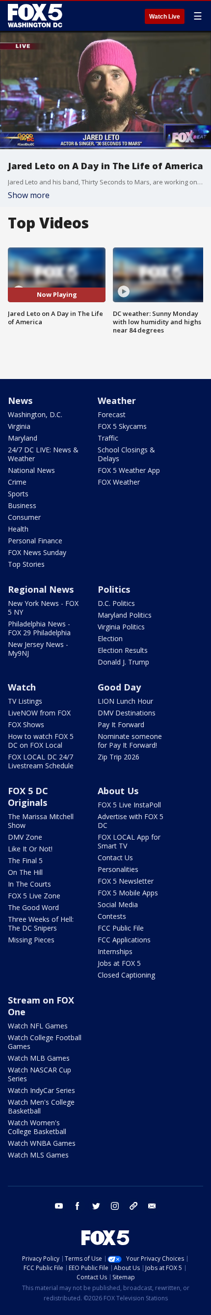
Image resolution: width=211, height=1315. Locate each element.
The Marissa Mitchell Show (41, 821)
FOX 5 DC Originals (28, 796)
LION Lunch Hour (125, 701)
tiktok (133, 1206)
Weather (117, 400)
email (152, 1206)
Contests (112, 916)
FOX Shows (26, 724)
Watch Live (164, 16)
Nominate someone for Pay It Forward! (130, 741)
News (20, 400)
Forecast (112, 414)
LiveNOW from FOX (39, 712)
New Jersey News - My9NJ (38, 649)
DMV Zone (25, 837)
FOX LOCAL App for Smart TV (129, 841)
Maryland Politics (125, 615)
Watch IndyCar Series (41, 1090)
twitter (96, 1206)
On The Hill (25, 872)
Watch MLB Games (39, 1058)
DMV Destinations (127, 712)
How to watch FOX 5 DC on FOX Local (41, 741)
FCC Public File (121, 928)
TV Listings (25, 701)
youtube (59, 1206)
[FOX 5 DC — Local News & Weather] (36, 15)
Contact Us (115, 857)
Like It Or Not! (30, 848)
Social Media (118, 904)
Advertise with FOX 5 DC (130, 821)
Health (18, 529)
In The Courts (29, 884)
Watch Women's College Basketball (37, 1127)
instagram (115, 1206)
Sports (18, 493)
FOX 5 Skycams (122, 426)
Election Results (123, 650)
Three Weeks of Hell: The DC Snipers (41, 923)
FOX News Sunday (37, 552)
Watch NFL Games (38, 1025)
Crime (17, 482)
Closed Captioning (126, 975)
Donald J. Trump (123, 662)
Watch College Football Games (44, 1042)
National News (31, 470)
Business (22, 505)
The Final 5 (25, 860)
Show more (29, 195)
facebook (77, 1206)
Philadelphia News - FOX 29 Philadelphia (39, 628)
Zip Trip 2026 (118, 756)
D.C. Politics (116, 603)
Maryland (22, 438)
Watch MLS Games (38, 1154)
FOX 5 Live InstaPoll (129, 804)
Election (110, 638)
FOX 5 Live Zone (34, 895)
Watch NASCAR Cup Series (39, 1074)
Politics (114, 589)
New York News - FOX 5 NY (43, 608)
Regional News (41, 589)
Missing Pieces (31, 939)
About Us (118, 791)
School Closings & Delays (126, 454)
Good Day (119, 687)
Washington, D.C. (35, 414)
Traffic (108, 438)
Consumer (24, 517)
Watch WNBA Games (42, 1143)
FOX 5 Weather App (129, 470)
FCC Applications (124, 939)
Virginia (19, 426)
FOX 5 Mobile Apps (128, 892)
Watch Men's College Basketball (41, 1106)
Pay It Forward (121, 724)
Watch (22, 687)
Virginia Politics (121, 626)
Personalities (118, 869)
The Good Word (33, 907)
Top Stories (26, 564)
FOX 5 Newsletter (126, 881)
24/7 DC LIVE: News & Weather (43, 454)
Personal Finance (35, 540)
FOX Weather (119, 482)
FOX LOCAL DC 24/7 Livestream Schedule (41, 761)
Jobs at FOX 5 (119, 963)
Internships (115, 951)
